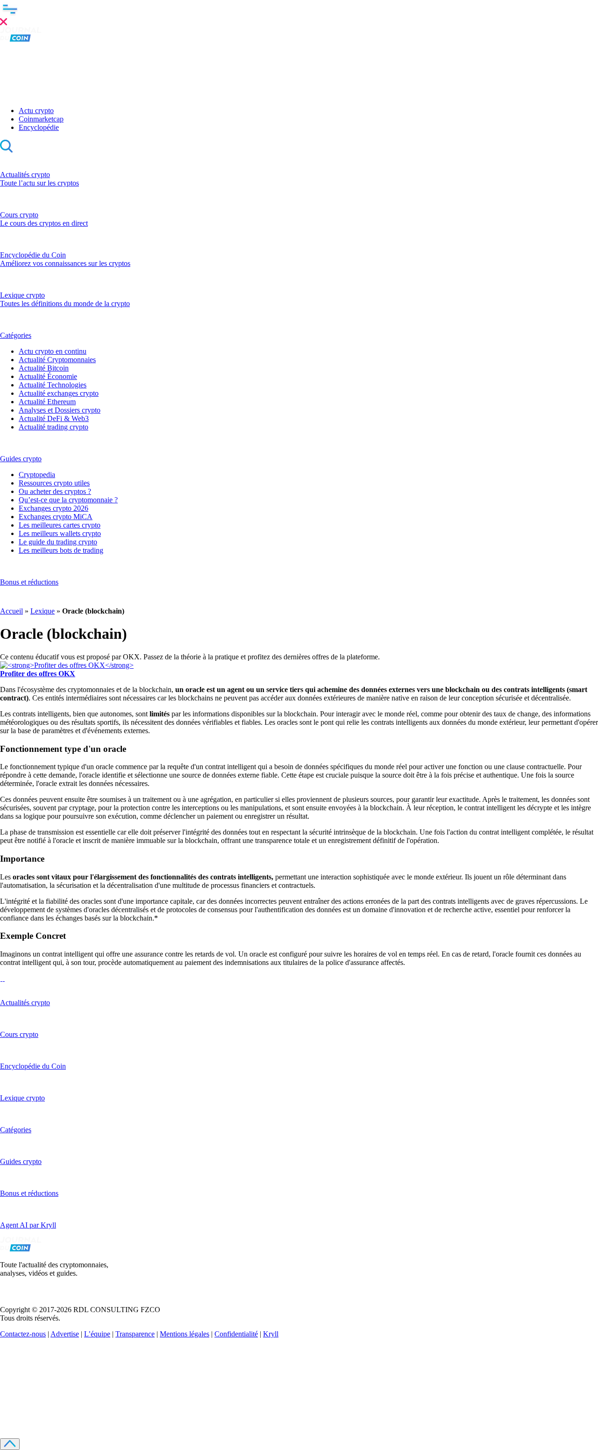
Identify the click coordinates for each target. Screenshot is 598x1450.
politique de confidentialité (216, 1404)
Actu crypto (36, 110)
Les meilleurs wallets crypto (60, 533)
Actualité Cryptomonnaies (57, 360)
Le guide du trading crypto (58, 542)
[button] (299, 13)
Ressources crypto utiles (54, 483)
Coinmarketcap (41, 119)
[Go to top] (10, 1444)
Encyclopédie (39, 127)
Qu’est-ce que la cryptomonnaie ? (68, 500)
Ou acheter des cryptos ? (55, 491)
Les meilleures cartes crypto (59, 525)
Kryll (270, 1334)
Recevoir (113, 1390)
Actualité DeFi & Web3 (54, 418)
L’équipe (97, 1334)
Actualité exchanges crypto (59, 393)
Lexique (42, 611)
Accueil (11, 611)
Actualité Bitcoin (44, 368)
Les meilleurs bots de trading (61, 550)
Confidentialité (236, 1334)
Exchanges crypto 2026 (53, 508)
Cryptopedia (37, 475)
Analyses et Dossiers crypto (59, 410)
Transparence (135, 1334)
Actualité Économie (48, 376)
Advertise (64, 1334)
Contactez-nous (23, 1334)
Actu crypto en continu (52, 351)
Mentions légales (184, 1334)
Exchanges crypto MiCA (56, 517)
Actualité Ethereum (47, 402)
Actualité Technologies (52, 385)
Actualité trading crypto (53, 427)
